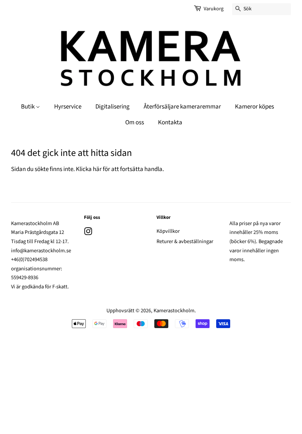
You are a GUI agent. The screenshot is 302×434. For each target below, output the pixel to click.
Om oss (134, 122)
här (97, 169)
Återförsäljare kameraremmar (182, 106)
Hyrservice (67, 106)
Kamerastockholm (174, 310)
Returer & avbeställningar (185, 241)
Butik (28, 106)
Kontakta (170, 122)
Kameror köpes (254, 106)
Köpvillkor (168, 231)
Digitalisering (112, 106)
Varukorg (214, 9)
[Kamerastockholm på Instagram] (88, 233)
